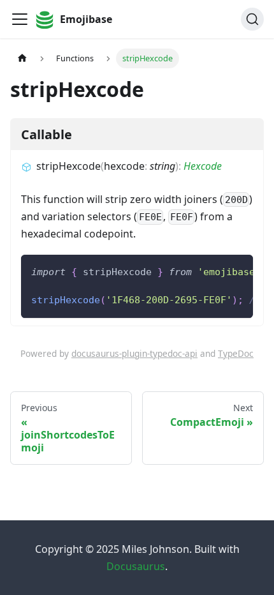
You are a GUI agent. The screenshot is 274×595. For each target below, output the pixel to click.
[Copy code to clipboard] (237, 271)
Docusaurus (135, 566)
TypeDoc (236, 353)
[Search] (252, 19)
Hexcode (203, 166)
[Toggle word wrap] (214, 271)
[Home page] (22, 58)
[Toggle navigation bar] (19, 19)
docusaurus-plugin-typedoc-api (134, 353)
